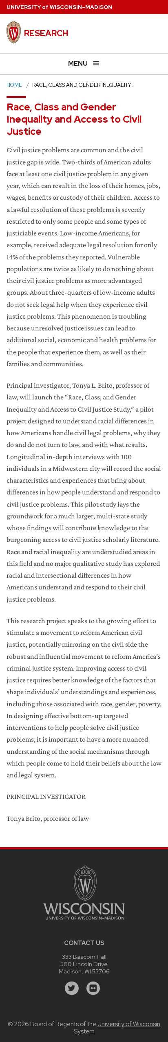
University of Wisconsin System (117, 1028)
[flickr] (93, 988)
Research (46, 33)
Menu (78, 63)
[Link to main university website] (84, 921)
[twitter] (72, 988)
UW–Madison (59, 7)
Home (14, 85)
